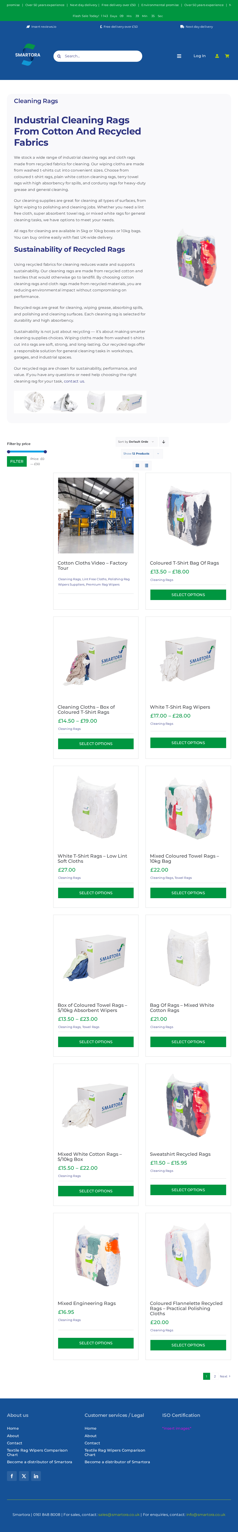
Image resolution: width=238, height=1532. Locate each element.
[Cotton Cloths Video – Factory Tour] (96, 516)
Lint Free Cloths (94, 579)
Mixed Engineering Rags (87, 1303)
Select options (188, 595)
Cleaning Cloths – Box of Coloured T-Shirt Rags (86, 709)
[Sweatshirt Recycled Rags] (188, 1107)
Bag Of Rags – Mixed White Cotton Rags (182, 1007)
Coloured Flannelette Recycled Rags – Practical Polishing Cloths (186, 1308)
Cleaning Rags (69, 579)
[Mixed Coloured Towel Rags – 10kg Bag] (188, 809)
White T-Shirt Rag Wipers (180, 707)
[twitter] (24, 1476)
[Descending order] (163, 441)
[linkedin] (36, 1476)
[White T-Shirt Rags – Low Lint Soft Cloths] (96, 809)
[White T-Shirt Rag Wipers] (188, 659)
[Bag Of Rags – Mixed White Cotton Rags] (188, 958)
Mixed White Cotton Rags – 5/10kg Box (90, 1156)
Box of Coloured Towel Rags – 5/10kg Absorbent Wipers (92, 1007)
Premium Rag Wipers (103, 584)
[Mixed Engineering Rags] (96, 1256)
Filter (16, 461)
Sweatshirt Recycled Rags (180, 1154)
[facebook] (12, 1476)
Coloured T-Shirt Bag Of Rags (184, 563)
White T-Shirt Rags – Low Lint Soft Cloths (92, 858)
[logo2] (28, 36)
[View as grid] (137, 465)
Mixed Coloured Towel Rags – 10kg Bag (184, 858)
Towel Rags (183, 878)
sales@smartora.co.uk (119, 1514)
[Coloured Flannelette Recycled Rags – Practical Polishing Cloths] (188, 1256)
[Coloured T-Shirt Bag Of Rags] (188, 516)
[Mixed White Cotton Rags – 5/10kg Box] (96, 1107)
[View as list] (146, 465)
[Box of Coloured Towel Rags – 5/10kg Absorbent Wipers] (96, 958)
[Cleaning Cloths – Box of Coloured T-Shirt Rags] (96, 659)
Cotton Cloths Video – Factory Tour (92, 565)
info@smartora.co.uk (206, 1514)
